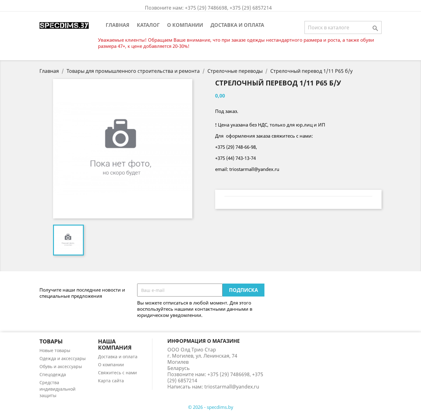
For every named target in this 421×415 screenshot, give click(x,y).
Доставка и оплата (237, 25)
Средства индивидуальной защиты (57, 389)
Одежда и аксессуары (62, 358)
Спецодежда (52, 374)
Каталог (148, 25)
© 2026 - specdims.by (210, 407)
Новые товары (54, 350)
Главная (117, 25)
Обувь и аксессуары (60, 366)
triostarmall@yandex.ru (231, 386)
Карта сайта (111, 381)
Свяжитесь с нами (117, 373)
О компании (185, 25)
